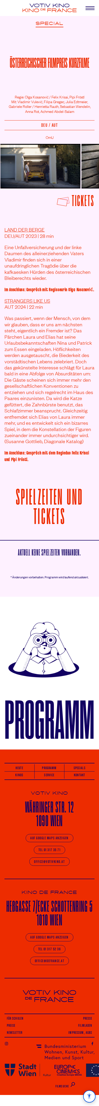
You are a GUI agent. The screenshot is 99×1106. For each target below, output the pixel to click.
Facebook (93, 1043)
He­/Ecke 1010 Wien (49, 913)
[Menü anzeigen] (87, 8)
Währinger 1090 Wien (49, 814)
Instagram (6, 1043)
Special (49, 23)
